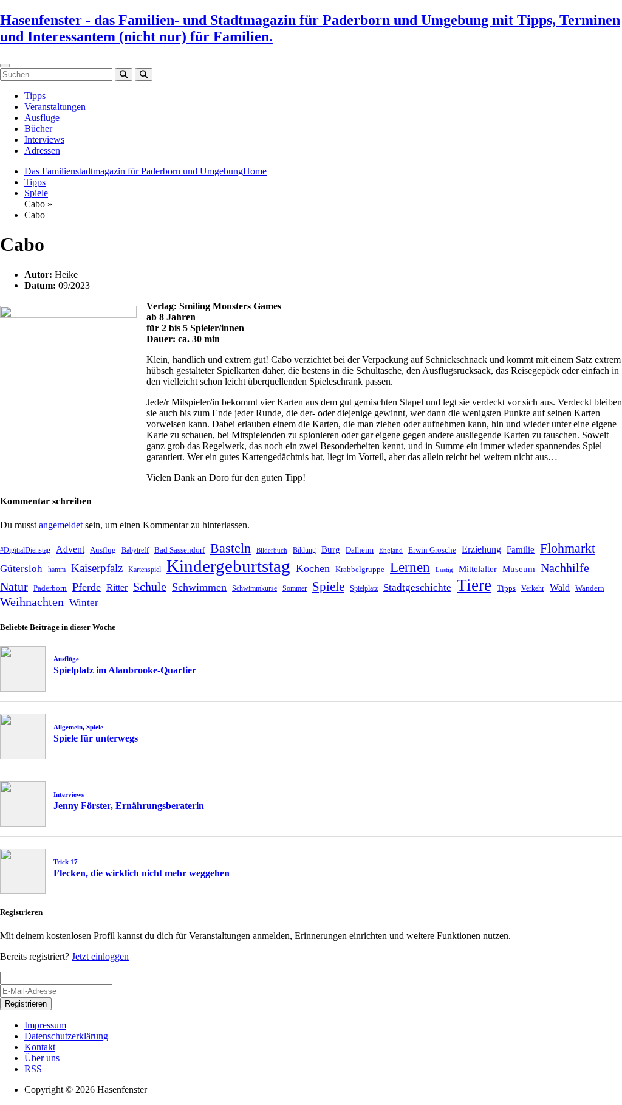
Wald (560, 587)
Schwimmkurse (254, 588)
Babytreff (135, 550)
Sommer (294, 588)
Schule (149, 586)
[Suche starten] (123, 74)
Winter (83, 602)
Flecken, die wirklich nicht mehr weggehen (141, 873)
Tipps (35, 96)
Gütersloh (21, 568)
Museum (518, 569)
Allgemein (68, 727)
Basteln (230, 548)
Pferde (86, 587)
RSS (33, 1069)
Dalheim (360, 549)
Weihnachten (32, 601)
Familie (521, 549)
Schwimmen (199, 587)
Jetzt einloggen (100, 956)
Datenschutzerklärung (66, 1036)
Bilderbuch (271, 550)
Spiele (36, 193)
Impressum (45, 1025)
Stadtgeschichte (417, 587)
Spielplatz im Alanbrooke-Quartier (124, 670)
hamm (57, 569)
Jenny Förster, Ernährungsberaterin (128, 805)
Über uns (42, 1058)
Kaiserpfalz (97, 568)
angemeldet (61, 525)
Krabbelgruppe (359, 569)
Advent (70, 549)
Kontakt (39, 1047)
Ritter (117, 587)
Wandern (589, 588)
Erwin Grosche (432, 549)
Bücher (38, 128)
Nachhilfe (565, 567)
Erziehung (481, 549)
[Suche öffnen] (143, 74)
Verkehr (532, 588)
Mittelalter (478, 569)
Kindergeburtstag (228, 566)
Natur (14, 586)
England (391, 550)
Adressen (42, 150)
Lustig (444, 569)
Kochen (313, 568)
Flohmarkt (567, 548)
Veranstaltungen (55, 107)
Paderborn (50, 588)
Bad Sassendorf (179, 549)
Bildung (304, 550)
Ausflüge (42, 117)
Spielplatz (364, 588)
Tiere (474, 585)
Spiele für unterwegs (95, 738)
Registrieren (26, 1003)
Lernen (410, 567)
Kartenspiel (144, 569)
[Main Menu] (5, 65)
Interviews (44, 139)
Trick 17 (65, 862)
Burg (330, 549)
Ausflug (103, 549)
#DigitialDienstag (25, 550)
